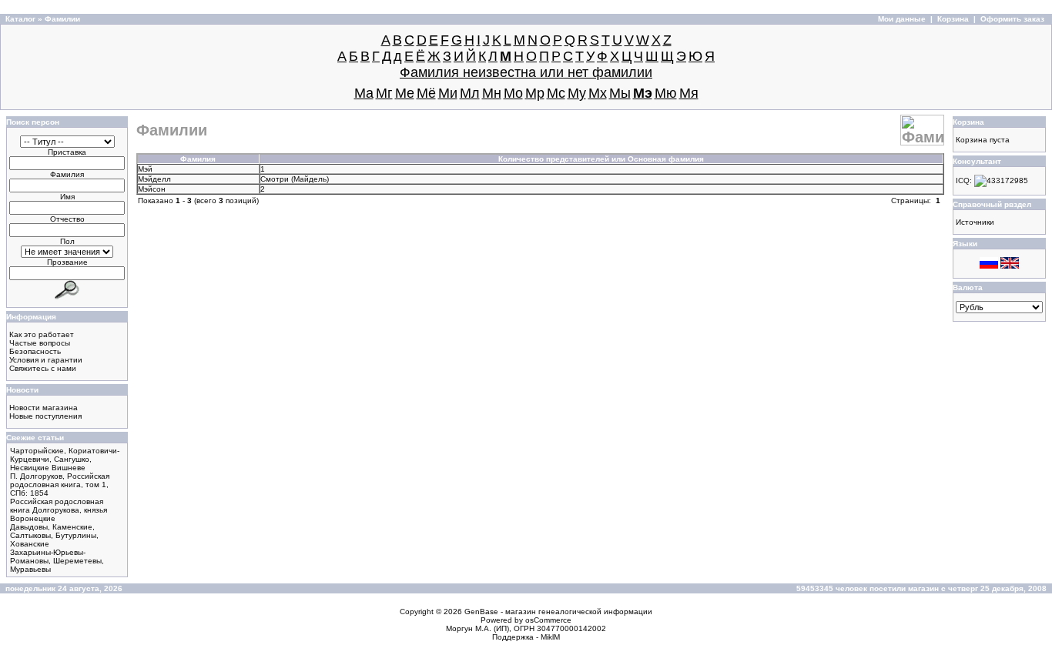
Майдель (310, 179)
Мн (491, 93)
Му (577, 93)
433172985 (1007, 180)
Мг (384, 93)
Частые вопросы (39, 343)
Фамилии (62, 19)
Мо (513, 93)
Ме (404, 93)
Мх (597, 93)
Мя (689, 93)
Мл (470, 93)
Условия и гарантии (45, 360)
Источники (975, 222)
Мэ (642, 93)
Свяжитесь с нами (42, 368)
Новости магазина (43, 407)
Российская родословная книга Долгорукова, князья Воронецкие (58, 510)
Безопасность (35, 351)
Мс (556, 93)
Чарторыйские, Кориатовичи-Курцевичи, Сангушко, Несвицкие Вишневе (64, 459)
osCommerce (548, 620)
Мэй (145, 169)
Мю (666, 93)
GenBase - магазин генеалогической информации (558, 611)
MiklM (550, 637)
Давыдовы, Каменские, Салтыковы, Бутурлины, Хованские (54, 535)
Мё (426, 93)
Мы (620, 93)
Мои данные (902, 19)
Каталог (20, 19)
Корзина (953, 19)
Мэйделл (154, 179)
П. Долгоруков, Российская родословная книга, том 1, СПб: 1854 (59, 484)
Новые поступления (45, 416)
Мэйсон (152, 189)
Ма (364, 93)
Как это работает (41, 334)
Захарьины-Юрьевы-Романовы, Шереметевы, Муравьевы (57, 560)
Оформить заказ (1012, 19)
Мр (534, 93)
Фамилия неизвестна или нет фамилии (526, 72)
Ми (447, 93)
